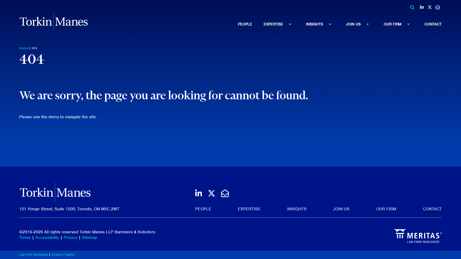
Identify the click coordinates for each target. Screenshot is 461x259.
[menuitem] (251, 24)
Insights (314, 24)
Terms (25, 237)
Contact (433, 24)
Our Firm (392, 24)
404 (34, 48)
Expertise (273, 24)
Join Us (353, 24)
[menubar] (340, 24)
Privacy (70, 237)
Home (23, 48)
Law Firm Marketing (33, 255)
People (245, 24)
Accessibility (47, 237)
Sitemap (89, 237)
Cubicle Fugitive (63, 255)
